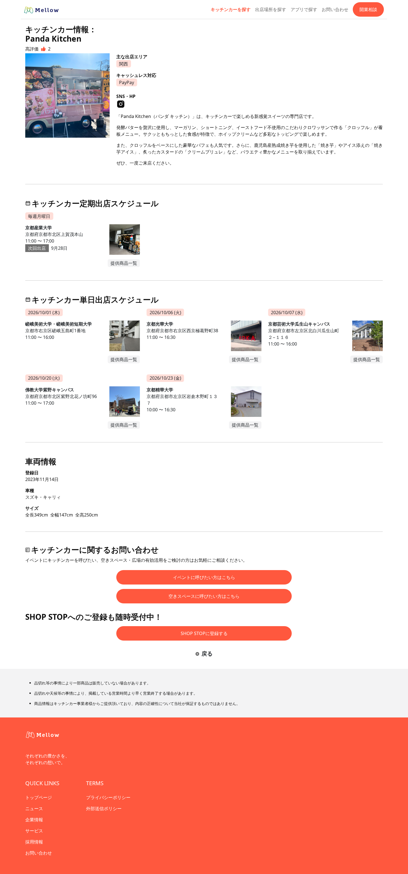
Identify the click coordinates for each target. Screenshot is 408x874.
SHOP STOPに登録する (204, 633)
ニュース (34, 808)
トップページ (38, 797)
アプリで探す (304, 9)
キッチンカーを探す (231, 9)
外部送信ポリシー (104, 808)
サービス (34, 831)
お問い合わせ (335, 9)
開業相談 (368, 9)
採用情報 (34, 842)
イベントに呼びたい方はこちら (204, 577)
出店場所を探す (270, 9)
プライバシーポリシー (108, 797)
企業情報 (34, 820)
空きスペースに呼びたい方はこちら (204, 596)
